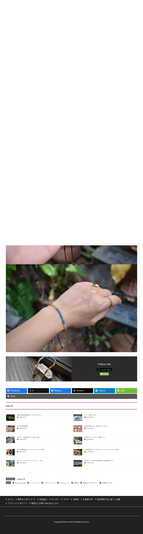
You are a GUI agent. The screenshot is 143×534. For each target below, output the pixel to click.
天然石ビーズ (107, 483)
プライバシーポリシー (17, 503)
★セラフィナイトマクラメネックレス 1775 (29, 460)
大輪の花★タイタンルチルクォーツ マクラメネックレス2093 (101, 449)
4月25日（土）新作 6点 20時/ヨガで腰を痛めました (99, 460)
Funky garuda (20, 483)
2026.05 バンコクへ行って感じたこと (95, 437)
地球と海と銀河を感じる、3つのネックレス (29, 415)
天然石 (76, 483)
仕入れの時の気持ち (22, 426)
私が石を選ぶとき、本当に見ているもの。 (96, 426)
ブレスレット (65, 483)
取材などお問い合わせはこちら (45, 503)
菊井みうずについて (26, 499)
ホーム (11, 499)
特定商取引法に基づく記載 (108, 499)
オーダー (55, 499)
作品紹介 (43, 499)
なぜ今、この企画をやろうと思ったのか (28, 437)
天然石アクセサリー (90, 483)
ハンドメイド (35, 483)
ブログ (66, 499)
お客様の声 (21, 479)
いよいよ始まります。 (90, 415)
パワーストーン (50, 483)
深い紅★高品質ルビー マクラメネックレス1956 (30, 449)
